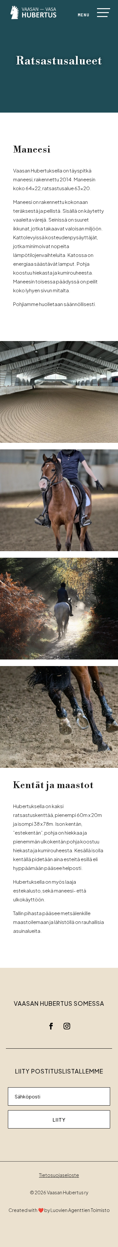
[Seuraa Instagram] (66, 1026)
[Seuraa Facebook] (51, 1026)
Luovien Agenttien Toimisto (80, 1210)
